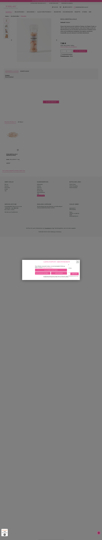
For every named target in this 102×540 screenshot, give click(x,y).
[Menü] (7, 530)
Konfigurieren (59, 273)
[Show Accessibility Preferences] (98, 532)
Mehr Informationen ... (48, 267)
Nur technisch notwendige (43, 273)
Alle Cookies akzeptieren (51, 270)
